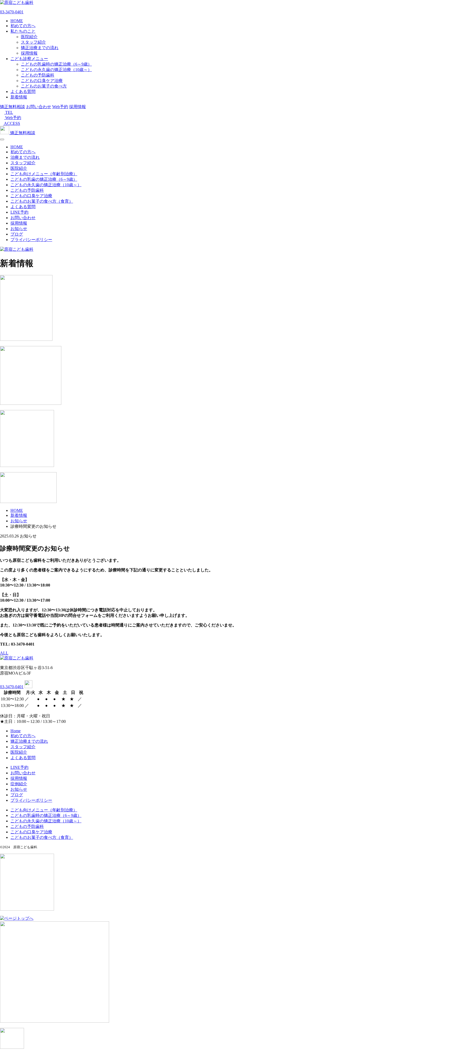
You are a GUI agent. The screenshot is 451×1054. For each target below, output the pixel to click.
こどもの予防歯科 (37, 75)
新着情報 (18, 97)
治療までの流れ (25, 157)
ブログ (16, 234)
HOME (16, 21)
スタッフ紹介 (33, 42)
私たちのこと (22, 31)
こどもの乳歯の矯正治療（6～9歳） (43, 179)
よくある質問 (22, 91)
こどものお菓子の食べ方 (44, 86)
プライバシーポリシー (31, 239)
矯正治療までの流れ (39, 47)
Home (15, 731)
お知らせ (18, 228)
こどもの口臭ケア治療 (42, 80)
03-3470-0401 (11, 12)
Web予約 (60, 106)
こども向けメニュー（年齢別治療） (43, 174)
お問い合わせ (38, 106)
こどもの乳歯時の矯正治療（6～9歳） (56, 64)
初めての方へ (22, 26)
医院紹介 (29, 36)
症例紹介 (18, 784)
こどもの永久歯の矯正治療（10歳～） (56, 69)
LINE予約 (19, 212)
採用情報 (29, 53)
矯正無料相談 (12, 106)
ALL (4, 653)
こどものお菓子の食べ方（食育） (41, 201)
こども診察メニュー (29, 58)
